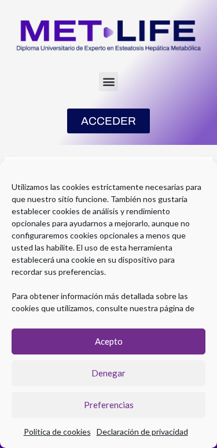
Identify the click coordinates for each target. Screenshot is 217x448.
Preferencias (109, 405)
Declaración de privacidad (142, 431)
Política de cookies (57, 431)
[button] (108, 81)
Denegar (108, 373)
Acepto (109, 341)
